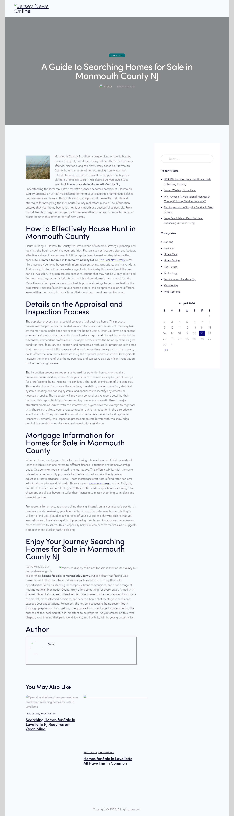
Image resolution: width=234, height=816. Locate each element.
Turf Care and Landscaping (180, 279)
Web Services (172, 291)
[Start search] (217, 9)
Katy (51, 643)
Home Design (172, 260)
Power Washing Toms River (180, 190)
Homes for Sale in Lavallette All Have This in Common (108, 760)
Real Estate (117, 55)
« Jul (165, 350)
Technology (170, 273)
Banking (168, 241)
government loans (99, 483)
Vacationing (48, 713)
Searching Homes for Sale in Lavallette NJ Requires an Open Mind (50, 724)
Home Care (170, 254)
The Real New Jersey (112, 260)
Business (169, 248)
